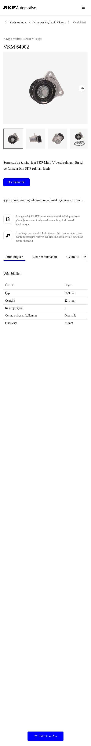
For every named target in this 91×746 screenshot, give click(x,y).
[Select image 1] (13, 139)
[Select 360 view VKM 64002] (79, 139)
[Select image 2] (35, 139)
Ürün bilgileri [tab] (14, 257)
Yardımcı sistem (18, 22)
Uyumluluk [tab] (73, 257)
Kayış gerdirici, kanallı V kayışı (49, 22)
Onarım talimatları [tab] (45, 257)
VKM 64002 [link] (79, 22)
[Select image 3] (57, 139)
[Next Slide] (81, 88)
